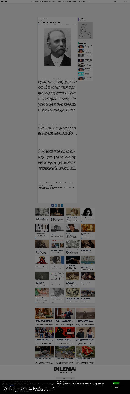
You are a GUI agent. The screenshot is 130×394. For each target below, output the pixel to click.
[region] (65, 387)
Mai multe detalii (11, 385)
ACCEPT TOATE (116, 383)
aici (23, 389)
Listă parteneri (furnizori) (61, 387)
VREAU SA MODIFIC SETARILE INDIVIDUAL (116, 387)
